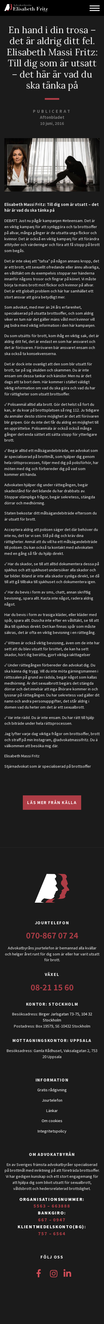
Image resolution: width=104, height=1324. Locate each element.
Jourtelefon (52, 1100)
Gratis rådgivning (52, 1089)
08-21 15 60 (52, 987)
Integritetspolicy (52, 1131)
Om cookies (52, 1120)
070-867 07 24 (52, 935)
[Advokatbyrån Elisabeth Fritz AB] (37, 8)
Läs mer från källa (52, 802)
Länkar (52, 1110)
